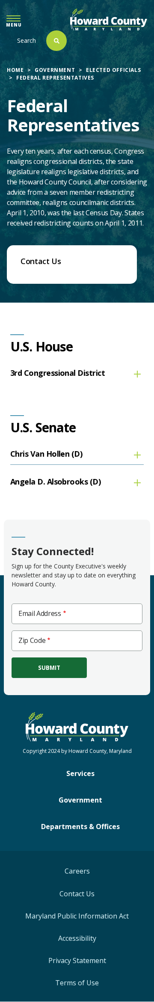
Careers (77, 871)
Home (15, 70)
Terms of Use (77, 982)
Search (26, 40)
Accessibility (77, 938)
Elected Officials (113, 70)
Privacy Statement (77, 960)
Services (80, 773)
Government (55, 70)
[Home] (108, 19)
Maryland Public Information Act (77, 916)
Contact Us (77, 893)
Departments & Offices (80, 826)
